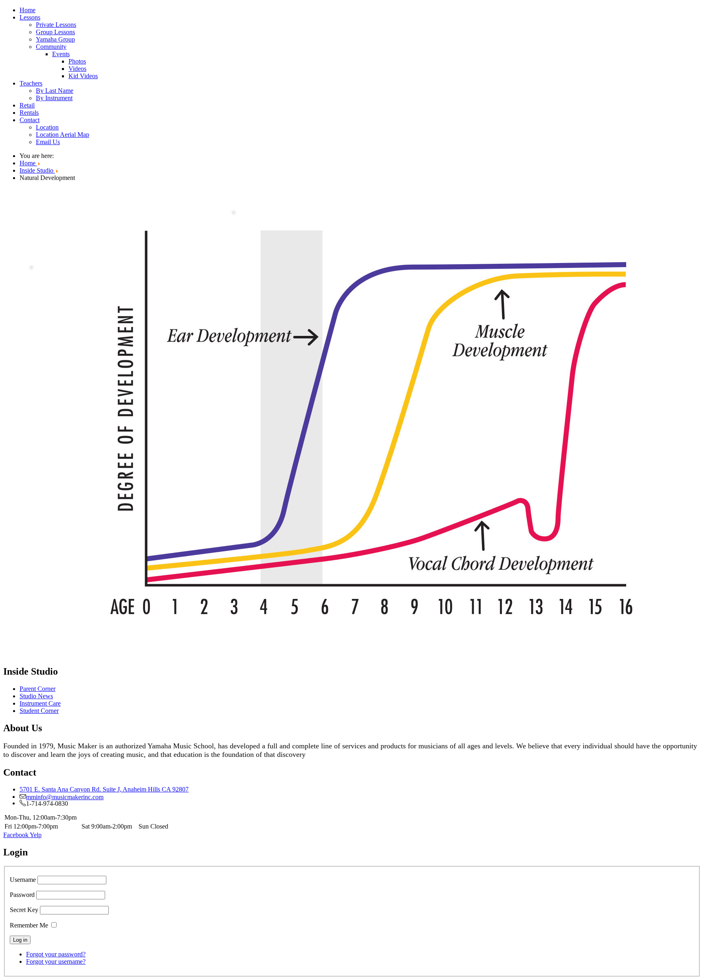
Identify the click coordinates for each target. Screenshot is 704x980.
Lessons (30, 17)
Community (51, 46)
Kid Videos (83, 75)
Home (27, 10)
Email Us (48, 141)
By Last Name (54, 90)
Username (23, 879)
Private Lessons (56, 24)
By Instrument (54, 97)
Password (22, 894)
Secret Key (24, 909)
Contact (30, 119)
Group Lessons (55, 32)
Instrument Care (40, 703)
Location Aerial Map (62, 134)
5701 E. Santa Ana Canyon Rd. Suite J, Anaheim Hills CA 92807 (104, 789)
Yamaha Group (55, 39)
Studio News (36, 696)
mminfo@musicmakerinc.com (64, 796)
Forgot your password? (56, 954)
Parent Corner (37, 688)
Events (61, 53)
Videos (77, 68)
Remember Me (29, 925)
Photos (77, 61)
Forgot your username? (56, 961)
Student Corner (39, 710)
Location (47, 127)
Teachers (31, 83)
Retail (27, 105)
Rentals (29, 112)
